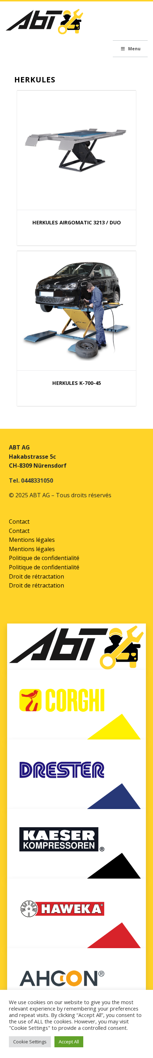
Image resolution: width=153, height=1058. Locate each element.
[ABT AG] (44, 24)
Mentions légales (32, 540)
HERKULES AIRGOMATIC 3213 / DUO (76, 222)
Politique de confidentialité (44, 558)
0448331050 (37, 480)
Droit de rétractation (36, 576)
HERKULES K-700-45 (76, 383)
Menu (134, 49)
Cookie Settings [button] (30, 1041)
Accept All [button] (69, 1041)
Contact (19, 521)
